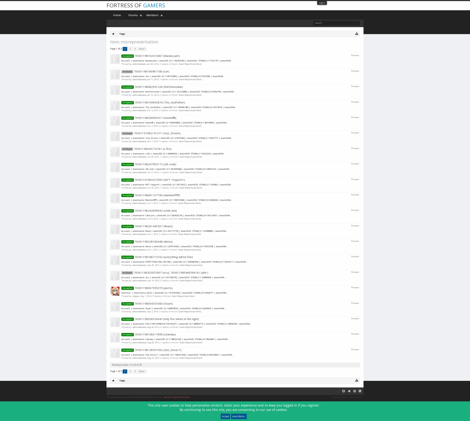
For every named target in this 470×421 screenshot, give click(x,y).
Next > (142, 48)
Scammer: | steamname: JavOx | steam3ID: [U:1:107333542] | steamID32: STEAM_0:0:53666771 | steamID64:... (174, 292)
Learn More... (239, 416)
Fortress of (135, 5)
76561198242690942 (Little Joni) (150, 210)
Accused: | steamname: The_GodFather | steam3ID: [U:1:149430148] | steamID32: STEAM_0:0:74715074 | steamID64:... (179, 107)
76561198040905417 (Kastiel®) (149, 118)
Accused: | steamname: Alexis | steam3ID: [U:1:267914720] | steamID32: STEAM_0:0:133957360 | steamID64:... (174, 246)
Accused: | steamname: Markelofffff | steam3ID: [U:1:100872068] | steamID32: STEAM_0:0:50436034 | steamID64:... (177, 200)
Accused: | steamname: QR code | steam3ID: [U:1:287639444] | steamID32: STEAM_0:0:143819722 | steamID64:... (176, 169)
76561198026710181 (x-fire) (147, 149)
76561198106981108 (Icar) (146, 71)
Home (117, 15)
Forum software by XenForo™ (134, 397)
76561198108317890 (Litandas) (149, 334)
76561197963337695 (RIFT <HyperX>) (154, 180)
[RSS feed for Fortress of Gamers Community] (360, 391)
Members (152, 15)
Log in (322, 2)
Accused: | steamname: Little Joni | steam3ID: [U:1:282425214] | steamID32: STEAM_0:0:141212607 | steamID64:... (176, 215)
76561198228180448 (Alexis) (148, 241)
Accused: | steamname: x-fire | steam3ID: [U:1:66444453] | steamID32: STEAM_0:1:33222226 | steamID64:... (173, 153)
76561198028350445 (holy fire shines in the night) (161, 319)
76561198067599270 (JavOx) (148, 288)
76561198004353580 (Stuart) (148, 303)
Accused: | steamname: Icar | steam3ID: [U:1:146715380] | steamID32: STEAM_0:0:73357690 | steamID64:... (173, 76)
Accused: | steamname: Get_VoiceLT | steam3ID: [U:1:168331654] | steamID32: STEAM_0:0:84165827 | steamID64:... (177, 354)
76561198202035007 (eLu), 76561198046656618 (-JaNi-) (165, 272)
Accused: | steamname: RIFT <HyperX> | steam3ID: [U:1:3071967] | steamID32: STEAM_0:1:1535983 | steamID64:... (177, 184)
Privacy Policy (356, 397)
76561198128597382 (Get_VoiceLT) (152, 350)
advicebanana (139, 64)
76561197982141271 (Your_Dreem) (151, 133)
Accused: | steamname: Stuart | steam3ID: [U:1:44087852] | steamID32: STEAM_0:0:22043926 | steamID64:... (173, 308)
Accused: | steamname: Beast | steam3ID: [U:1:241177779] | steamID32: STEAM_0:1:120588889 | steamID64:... (174, 231)
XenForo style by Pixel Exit (177, 397)
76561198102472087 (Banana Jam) (151, 56)
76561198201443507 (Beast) (148, 226)
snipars (136, 296)
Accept (225, 416)
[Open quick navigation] (356, 33)
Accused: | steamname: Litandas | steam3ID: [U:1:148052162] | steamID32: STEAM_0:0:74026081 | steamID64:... (175, 339)
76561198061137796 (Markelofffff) (151, 195)
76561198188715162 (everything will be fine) (158, 257)
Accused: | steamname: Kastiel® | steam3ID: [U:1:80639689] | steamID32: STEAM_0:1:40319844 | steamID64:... (174, 122)
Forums (133, 15)
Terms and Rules (339, 397)
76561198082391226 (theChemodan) (153, 87)
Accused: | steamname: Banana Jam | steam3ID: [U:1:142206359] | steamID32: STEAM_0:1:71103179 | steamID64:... (177, 60)
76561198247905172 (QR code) (149, 164)
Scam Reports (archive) (190, 64)
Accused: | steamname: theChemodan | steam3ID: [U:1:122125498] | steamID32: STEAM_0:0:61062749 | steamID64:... (178, 91)
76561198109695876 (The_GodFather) (154, 102)
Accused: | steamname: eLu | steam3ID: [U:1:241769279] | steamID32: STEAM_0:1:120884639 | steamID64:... (173, 277)
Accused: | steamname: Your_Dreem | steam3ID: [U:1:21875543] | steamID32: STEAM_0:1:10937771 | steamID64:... (177, 138)
